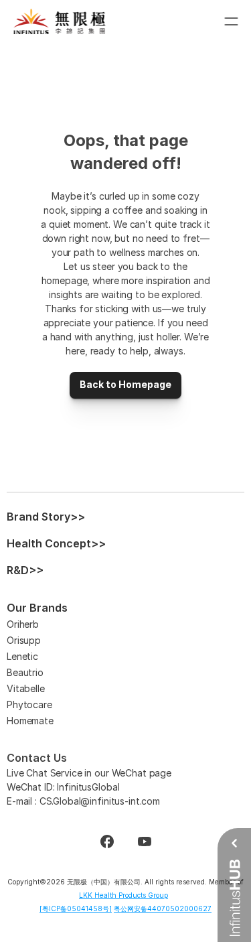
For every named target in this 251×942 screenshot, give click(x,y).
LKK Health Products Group (123, 895)
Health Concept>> (56, 543)
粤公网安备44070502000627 (163, 908)
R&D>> (25, 570)
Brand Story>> (46, 516)
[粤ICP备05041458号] (75, 908)
